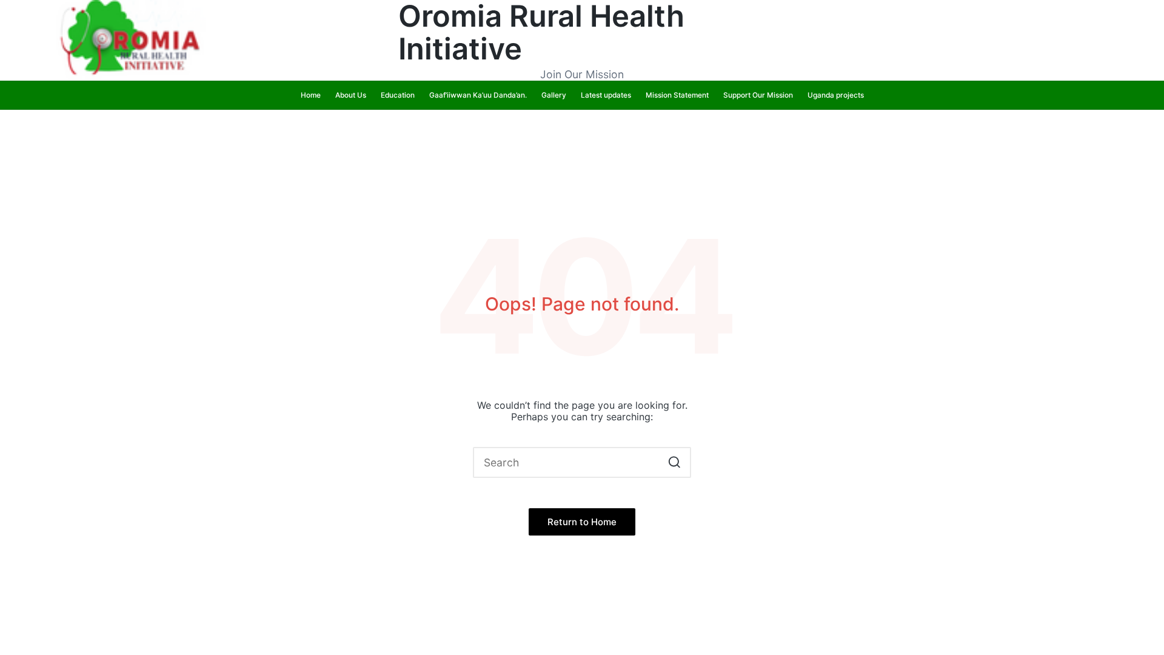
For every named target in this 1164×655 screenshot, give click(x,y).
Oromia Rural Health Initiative (541, 33)
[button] (674, 462)
